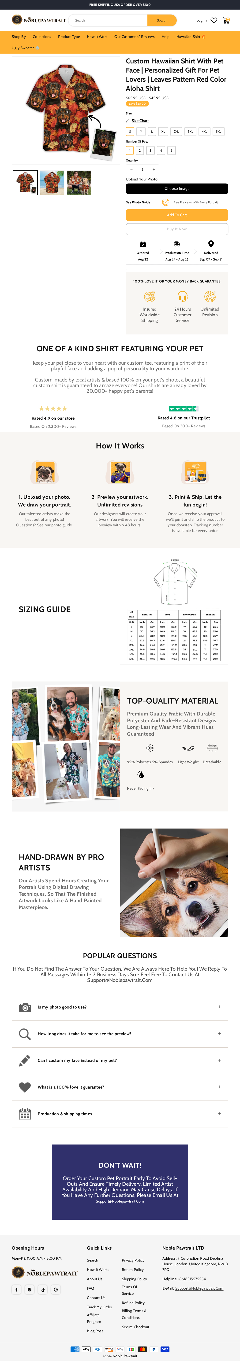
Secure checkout (135, 1327)
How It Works (98, 1269)
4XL (204, 131)
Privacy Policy (133, 1260)
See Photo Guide (138, 202)
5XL (218, 131)
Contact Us (96, 1297)
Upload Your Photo (142, 179)
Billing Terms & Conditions (134, 1314)
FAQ (90, 1288)
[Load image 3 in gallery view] (79, 182)
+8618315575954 (191, 1279)
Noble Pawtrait (125, 1356)
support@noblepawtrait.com (120, 1201)
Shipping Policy (134, 1279)
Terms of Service (129, 1290)
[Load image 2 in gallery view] (52, 182)
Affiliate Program (94, 1318)
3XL (190, 131)
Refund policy (133, 1303)
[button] (120, 1007)
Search (92, 1260)
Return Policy (133, 1269)
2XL (176, 131)
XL (163, 131)
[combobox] (122, 20)
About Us (94, 1279)
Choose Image (177, 189)
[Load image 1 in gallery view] (25, 182)
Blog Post (95, 1331)
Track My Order (99, 1307)
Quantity (132, 160)
